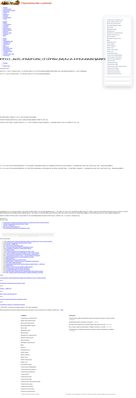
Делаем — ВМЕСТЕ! (9, 225)
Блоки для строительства (27, 323)
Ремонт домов (24, 352)
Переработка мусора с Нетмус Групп (16, 259)
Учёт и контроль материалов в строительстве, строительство (22, 254)
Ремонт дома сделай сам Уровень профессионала (19, 266)
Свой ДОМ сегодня (26, 364)
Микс (22, 345)
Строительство (25, 374)
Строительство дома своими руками (30, 381)
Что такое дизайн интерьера (13, 262)
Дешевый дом (24, 332)
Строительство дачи (26, 376)
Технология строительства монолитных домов (15, 224)
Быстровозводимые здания (28, 325)
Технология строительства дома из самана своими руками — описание (25, 264)
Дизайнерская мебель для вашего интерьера (10, 233)
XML (62, 310)
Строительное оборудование (28, 367)
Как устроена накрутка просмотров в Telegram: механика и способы (24, 272)
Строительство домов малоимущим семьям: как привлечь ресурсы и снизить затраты (26, 222)
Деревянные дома (25, 330)
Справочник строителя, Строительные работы (18, 248)
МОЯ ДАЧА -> (10, 265)
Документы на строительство (29, 335)
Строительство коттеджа (27, 389)
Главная (5, 63)
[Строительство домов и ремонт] (25, 5)
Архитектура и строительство (29, 318)
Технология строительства (28, 391)
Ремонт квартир (25, 354)
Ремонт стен (24, 362)
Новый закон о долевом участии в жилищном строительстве (22, 261)
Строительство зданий (27, 386)
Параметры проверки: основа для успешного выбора (28, 235)
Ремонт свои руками (26, 359)
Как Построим (10, 249)
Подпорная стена (25, 350)
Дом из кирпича (25, 340)
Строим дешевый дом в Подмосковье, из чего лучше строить (22, 252)
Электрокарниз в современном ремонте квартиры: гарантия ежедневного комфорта (36, 234)
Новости (23, 347)
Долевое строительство (27, 337)
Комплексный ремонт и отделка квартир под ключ (20, 257)
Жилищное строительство (28, 342)
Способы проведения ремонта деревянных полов (16, 228)
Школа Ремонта (10, 258)
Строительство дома (26, 379)
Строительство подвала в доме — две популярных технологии (23, 255)
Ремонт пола (6, 66)
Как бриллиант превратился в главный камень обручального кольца (32, 233)
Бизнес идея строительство (28, 320)
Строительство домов (26, 384)
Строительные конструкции (28, 369)
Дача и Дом (24, 328)
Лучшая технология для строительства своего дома (20, 251)
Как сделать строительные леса (11, 226)
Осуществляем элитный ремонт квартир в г (18, 268)
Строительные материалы (28, 371)
